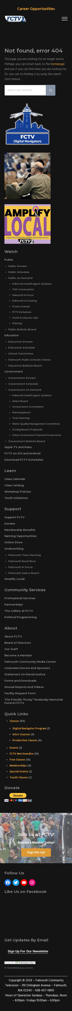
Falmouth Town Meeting (24, 554)
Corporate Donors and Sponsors (27, 668)
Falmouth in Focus (23, 295)
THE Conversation (23, 289)
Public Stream (17, 266)
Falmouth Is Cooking (24, 300)
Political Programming (20, 617)
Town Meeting (21, 418)
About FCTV (13, 636)
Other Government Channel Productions (36, 435)
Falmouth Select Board (23, 573)
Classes (14, 721)
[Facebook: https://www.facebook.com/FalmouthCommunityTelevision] (7, 882)
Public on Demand (20, 277)
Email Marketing (14, 968)
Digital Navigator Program (29, 728)
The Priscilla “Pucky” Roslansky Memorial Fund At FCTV (33, 701)
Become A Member (18, 655)
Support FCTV (14, 517)
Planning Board (21, 412)
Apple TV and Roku (18, 447)
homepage (58, 64)
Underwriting (13, 548)
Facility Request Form (20, 693)
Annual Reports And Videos (24, 687)
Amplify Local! (14, 579)
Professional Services (19, 598)
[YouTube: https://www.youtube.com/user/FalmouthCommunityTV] (24, 882)
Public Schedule (18, 272)
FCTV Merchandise (21, 754)
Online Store (13, 542)
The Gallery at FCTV (18, 611)
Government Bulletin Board (26, 441)
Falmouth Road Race (22, 561)
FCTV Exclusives (21, 312)
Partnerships (13, 604)
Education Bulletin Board (25, 365)
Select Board (20, 401)
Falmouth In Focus (20, 567)
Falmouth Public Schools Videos (29, 359)
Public (8, 259)
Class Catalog (14, 485)
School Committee (20, 353)
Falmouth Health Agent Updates (32, 283)
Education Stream (20, 341)
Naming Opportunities (20, 536)
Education (11, 335)
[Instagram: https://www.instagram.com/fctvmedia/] (32, 882)
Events (14, 748)
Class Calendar (14, 479)
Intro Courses (21, 734)
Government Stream (22, 377)
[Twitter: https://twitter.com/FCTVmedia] (16, 882)
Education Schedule (21, 347)
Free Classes (17, 760)
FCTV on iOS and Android (22, 453)
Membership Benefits (19, 530)
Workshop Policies (17, 491)
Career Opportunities (36, 9)
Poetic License (21, 306)
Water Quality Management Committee (36, 423)
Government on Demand (24, 389)
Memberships (18, 765)
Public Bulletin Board (22, 329)
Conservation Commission (28, 406)
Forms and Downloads (20, 680)
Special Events (19, 771)
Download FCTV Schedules (23, 459)
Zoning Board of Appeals (27, 429)
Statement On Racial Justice (24, 674)
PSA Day (17, 323)
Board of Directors (17, 642)
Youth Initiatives (16, 498)
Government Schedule (23, 383)
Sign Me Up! (36, 852)
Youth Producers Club (25, 317)
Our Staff (11, 649)
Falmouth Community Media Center (30, 661)
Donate (9, 523)
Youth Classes (19, 777)
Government (13, 371)
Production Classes (25, 740)
